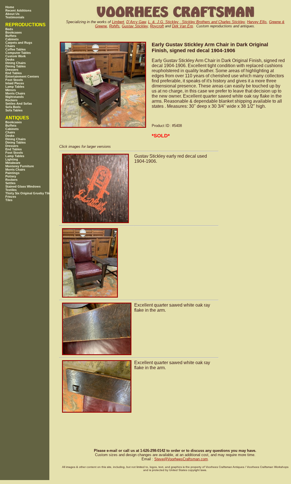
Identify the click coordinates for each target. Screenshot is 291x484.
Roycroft (157, 26)
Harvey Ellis (257, 22)
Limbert (118, 22)
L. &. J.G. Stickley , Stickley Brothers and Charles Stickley (196, 22)
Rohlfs (114, 26)
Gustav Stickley (135, 26)
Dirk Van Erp (182, 26)
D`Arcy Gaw (136, 22)
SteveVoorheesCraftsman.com (181, 459)
